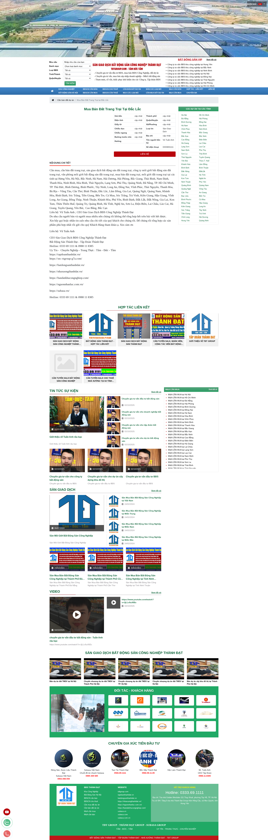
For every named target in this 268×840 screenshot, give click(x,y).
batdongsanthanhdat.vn (127, 798)
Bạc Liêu (184, 196)
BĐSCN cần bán (90, 89)
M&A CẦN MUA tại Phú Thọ (180, 459)
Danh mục (54, 66)
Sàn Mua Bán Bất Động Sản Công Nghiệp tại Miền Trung (141, 512)
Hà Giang (185, 143)
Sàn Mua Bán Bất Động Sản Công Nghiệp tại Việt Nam (141, 499)
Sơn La (184, 154)
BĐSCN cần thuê (110, 93)
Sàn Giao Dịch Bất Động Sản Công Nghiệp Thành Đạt (66, 342)
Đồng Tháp (185, 203)
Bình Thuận (203, 168)
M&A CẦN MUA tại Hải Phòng (181, 404)
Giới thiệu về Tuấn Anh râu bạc (66, 437)
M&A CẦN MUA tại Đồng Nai (180, 410)
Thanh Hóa (185, 132)
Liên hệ (211, 89)
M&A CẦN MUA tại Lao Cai (180, 453)
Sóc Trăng (185, 210)
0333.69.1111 (205, 776)
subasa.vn (122, 811)
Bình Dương (186, 122)
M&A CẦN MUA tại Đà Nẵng (180, 401)
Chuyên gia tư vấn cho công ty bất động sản (66, 478)
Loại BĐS (53, 70)
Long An (202, 206)
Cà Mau (202, 199)
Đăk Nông (185, 171)
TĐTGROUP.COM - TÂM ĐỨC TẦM (127, 69)
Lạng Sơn (185, 147)
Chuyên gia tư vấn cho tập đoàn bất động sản (139, 426)
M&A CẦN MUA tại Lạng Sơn (180, 450)
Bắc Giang (203, 132)
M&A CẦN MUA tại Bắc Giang (181, 428)
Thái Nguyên (186, 157)
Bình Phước (186, 199)
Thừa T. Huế (204, 161)
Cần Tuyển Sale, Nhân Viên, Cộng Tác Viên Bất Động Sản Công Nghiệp (168, 342)
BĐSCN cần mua (90, 93)
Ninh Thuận (186, 182)
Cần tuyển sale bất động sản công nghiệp (66, 379)
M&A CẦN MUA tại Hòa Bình (180, 416)
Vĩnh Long (185, 217)
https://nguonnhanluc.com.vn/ (130, 805)
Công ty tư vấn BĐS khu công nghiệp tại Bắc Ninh (189, 67)
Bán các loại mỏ (153, 89)
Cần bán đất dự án (132, 89)
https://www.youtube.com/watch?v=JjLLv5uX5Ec (138, 601)
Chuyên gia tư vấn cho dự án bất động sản (140, 439)
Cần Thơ (184, 192)
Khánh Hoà (185, 164)
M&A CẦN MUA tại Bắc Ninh (180, 434)
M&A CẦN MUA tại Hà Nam (180, 413)
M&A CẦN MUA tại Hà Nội (179, 394)
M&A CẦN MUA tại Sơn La (179, 462)
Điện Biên (203, 140)
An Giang (203, 192)
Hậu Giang (203, 203)
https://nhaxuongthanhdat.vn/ (129, 801)
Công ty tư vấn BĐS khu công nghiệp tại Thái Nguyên (191, 80)
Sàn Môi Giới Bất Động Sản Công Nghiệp (71, 536)
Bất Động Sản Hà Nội (68, 93)
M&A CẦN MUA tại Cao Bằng (180, 437)
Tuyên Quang (204, 157)
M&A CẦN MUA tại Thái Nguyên (182, 468)
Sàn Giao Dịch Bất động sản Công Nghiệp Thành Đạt (127, 64)
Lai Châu (202, 143)
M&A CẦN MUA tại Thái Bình (180, 465)
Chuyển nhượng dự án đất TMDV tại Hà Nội (133, 682)
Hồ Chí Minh (204, 115)
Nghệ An (202, 178)
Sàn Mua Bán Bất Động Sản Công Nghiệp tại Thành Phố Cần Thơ (105, 577)
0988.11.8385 (176, 776)
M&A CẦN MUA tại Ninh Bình (180, 422)
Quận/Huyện (55, 78)
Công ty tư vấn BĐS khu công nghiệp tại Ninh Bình (190, 70)
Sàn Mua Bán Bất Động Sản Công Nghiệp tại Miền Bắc (141, 538)
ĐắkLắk (202, 171)
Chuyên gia (191, 93)
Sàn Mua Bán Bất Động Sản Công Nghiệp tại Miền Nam (141, 525)
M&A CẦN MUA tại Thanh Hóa (181, 425)
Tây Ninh (202, 210)
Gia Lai (184, 175)
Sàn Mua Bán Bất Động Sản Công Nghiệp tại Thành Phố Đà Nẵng (66, 577)
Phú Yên (202, 182)
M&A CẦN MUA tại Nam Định (180, 456)
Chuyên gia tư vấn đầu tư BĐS (142, 476)
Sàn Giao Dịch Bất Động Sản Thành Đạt (134, 342)
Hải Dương (203, 217)
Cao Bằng (185, 140)
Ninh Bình (203, 129)
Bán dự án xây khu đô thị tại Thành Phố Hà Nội (168, 682)
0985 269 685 (64, 776)
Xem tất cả (211, 60)
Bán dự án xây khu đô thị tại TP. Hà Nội (202, 682)
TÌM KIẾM (70, 83)
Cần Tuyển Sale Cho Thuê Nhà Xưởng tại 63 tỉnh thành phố (100, 379)
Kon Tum (185, 178)
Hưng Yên (185, 221)
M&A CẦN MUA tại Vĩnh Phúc (181, 419)
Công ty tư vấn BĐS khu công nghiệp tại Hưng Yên (190, 64)
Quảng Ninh (204, 221)
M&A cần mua (175, 93)
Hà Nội (184, 115)
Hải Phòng (203, 119)
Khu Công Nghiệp (66, 89)
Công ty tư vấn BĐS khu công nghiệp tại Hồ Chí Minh (191, 86)
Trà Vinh (202, 214)
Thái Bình (203, 154)
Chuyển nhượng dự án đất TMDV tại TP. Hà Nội (99, 682)
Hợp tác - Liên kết (194, 89)
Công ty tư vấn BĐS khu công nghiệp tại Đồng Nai (190, 77)
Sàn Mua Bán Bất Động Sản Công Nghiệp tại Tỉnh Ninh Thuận (140, 577)
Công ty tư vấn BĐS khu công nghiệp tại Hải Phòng (190, 83)
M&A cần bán (175, 89)
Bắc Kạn (184, 136)
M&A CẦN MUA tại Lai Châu (180, 447)
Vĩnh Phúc (185, 129)
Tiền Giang (185, 214)
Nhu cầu (53, 62)
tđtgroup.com (123, 792)
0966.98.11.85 (120, 773)
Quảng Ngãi (186, 189)
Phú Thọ (202, 150)
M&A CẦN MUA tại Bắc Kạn (180, 431)
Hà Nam (184, 126)
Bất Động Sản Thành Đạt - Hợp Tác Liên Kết (100, 342)
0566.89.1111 (92, 773)
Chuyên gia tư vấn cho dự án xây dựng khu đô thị (105, 478)
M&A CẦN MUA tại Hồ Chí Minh (182, 397)
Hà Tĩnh (202, 175)
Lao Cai (202, 147)
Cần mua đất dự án (155, 93)
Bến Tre (202, 196)
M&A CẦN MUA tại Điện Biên (180, 440)
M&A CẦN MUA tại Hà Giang (180, 444)
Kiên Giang (185, 206)
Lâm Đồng (203, 164)
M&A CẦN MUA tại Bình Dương (181, 407)
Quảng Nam (204, 185)
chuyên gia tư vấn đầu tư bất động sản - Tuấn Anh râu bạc (76, 639)
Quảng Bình (186, 185)
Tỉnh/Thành (54, 74)
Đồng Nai (202, 122)
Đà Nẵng (184, 119)
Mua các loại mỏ (130, 93)
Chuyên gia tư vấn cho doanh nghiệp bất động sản (141, 413)
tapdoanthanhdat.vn (126, 795)
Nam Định (185, 150)
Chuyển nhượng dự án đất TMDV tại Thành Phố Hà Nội (65, 682)
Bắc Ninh (202, 136)
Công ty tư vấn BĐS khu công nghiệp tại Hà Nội (188, 74)
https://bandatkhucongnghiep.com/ (132, 808)
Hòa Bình (203, 126)
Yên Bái (184, 161)
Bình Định (185, 168)
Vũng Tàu (203, 189)
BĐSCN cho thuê (110, 89)
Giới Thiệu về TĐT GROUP (202, 341)
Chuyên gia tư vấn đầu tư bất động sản (140, 399)
